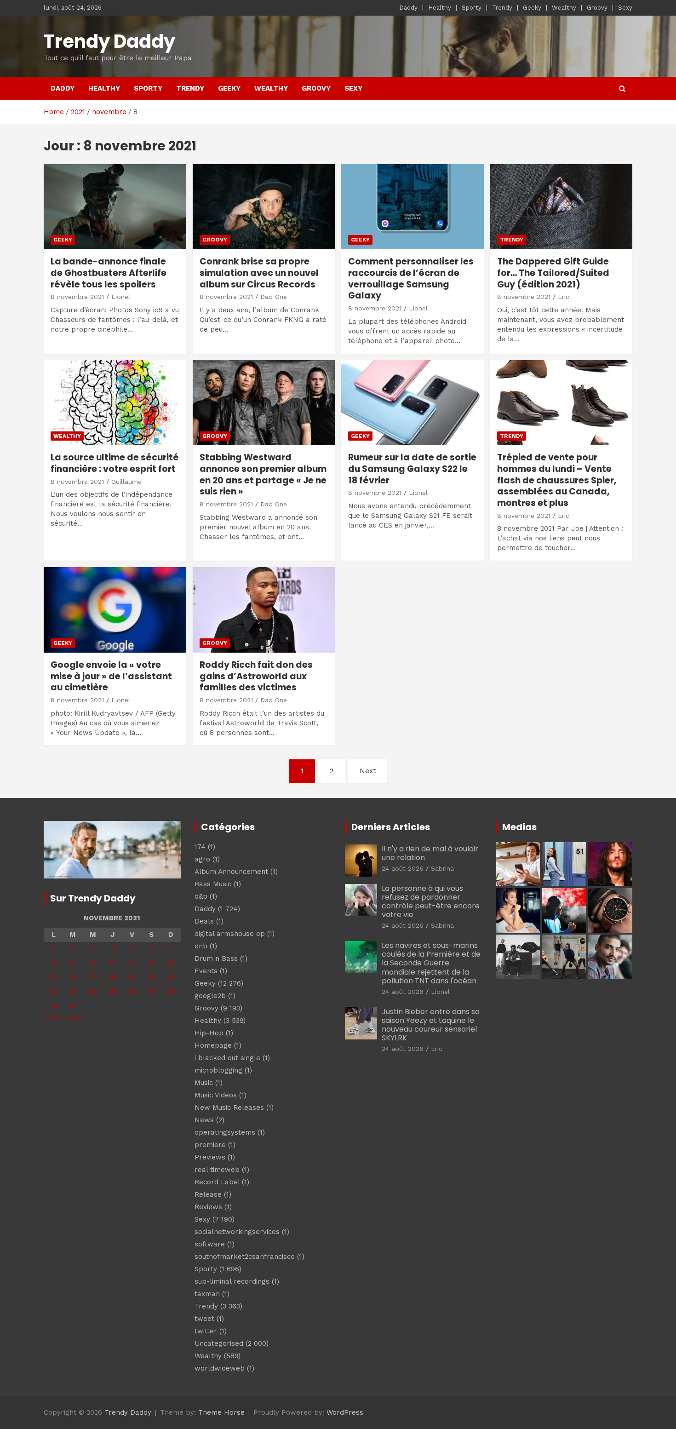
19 (131, 977)
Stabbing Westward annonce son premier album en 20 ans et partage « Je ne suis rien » (263, 474)
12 (132, 963)
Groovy (597, 7)
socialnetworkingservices (237, 1232)
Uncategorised (219, 1343)
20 (151, 977)
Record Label (217, 1182)
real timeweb (217, 1169)
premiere (210, 1145)
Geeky (532, 7)
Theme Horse (221, 1412)
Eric (563, 296)
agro (202, 859)
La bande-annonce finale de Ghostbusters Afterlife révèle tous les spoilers (108, 272)
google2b (210, 996)
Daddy (408, 7)
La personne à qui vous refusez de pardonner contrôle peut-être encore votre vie (431, 901)
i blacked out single (227, 1058)
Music (204, 1083)
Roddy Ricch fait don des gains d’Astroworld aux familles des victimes (256, 676)
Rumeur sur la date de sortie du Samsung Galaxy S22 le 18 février (412, 468)
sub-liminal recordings (232, 1281)
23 (72, 991)
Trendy (502, 7)
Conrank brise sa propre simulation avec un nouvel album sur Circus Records (259, 272)
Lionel (120, 296)
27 (151, 991)
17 (92, 977)
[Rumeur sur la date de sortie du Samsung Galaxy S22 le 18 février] (412, 403)
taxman (207, 1294)
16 (72, 977)
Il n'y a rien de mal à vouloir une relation (430, 853)
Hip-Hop (209, 1033)
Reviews (208, 1207)
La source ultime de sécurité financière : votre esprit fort (115, 463)
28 (171, 991)
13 (151, 963)
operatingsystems (225, 1132)
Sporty (471, 7)
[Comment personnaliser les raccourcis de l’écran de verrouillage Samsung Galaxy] (412, 207)
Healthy (439, 7)
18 (112, 977)
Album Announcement (231, 871)
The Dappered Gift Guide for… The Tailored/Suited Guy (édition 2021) (553, 272)
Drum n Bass (216, 958)
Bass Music (213, 884)
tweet (204, 1318)
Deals (204, 921)
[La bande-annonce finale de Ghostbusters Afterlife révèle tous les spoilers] (114, 207)
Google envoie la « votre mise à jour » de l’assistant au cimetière (111, 676)
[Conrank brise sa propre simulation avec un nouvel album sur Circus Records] (263, 207)
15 (53, 977)
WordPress (345, 1412)
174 (200, 847)
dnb (201, 946)
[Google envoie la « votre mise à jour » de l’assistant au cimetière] (114, 610)
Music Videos (216, 1095)
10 (92, 963)
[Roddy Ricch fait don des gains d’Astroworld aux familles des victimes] (263, 610)
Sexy (625, 7)
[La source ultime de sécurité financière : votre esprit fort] (114, 403)
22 (53, 991)
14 (170, 963)
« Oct (52, 1018)
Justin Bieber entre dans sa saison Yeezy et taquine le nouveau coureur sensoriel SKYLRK (431, 1025)
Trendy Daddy (109, 41)
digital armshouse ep (230, 934)
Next (368, 771)
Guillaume (126, 481)
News (204, 1120)
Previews (210, 1157)
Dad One (273, 296)
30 (73, 1006)
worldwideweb (220, 1368)
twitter (206, 1331)
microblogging (218, 1070)
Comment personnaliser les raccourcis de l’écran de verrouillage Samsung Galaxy (411, 278)
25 (112, 991)
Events (206, 971)
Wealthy (564, 7)
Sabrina (442, 868)
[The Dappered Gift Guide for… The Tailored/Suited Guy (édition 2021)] (561, 207)
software (210, 1244)
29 (53, 1006)
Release (208, 1194)
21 (170, 977)
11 (112, 963)
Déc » (77, 1018)
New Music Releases (229, 1107)
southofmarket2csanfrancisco (245, 1256)
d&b (201, 896)
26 (132, 991)
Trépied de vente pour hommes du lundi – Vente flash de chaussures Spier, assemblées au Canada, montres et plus (556, 480)
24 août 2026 (403, 868)
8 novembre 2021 (77, 296)
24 (93, 991)
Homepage (213, 1045)
